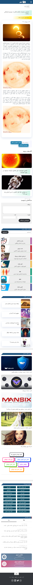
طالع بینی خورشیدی (8, 502)
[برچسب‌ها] (24, 520)
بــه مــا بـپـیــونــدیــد (19, 558)
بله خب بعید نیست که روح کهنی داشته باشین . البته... (15, 525)
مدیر (25, 17)
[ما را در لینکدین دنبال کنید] (15, 580)
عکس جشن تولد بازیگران (16, 469)
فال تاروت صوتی (8, 511)
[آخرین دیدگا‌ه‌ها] (8, 520)
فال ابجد (22, 493)
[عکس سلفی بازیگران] (10, 466)
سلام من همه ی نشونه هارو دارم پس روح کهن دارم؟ (15, 531)
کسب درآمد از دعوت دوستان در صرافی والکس (22, 372)
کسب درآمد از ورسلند (27, 391)
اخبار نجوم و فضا (16, 142)
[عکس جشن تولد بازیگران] (16, 471)
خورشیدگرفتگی (23, 145)
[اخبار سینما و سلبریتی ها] (16, 456)
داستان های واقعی (9, 508)
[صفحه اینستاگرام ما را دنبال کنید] (12, 580)
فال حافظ (22, 496)
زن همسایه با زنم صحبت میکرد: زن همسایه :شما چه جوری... (15, 548)
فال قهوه (8, 490)
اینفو (16, 577)
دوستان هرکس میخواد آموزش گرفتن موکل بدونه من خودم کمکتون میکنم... (14, 536)
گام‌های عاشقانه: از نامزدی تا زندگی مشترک (23, 428)
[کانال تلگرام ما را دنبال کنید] (21, 580)
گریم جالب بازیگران (8, 459)
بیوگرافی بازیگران (23, 464)
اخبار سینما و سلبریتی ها (16, 454)
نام (15, 215)
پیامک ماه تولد (8, 505)
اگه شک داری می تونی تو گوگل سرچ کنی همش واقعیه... (14, 542)
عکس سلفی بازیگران (10, 464)
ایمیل (28, 215)
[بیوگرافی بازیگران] (23, 466)
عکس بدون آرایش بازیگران (23, 459)
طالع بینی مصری (8, 499)
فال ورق (8, 487)
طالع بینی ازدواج (22, 505)
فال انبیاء (22, 499)
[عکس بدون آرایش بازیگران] (23, 461)
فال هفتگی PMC (22, 487)
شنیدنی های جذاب (22, 511)
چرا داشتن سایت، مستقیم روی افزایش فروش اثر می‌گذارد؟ (19, 409)
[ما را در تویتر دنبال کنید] (18, 580)
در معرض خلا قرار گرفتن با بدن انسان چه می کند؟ (15, 193)
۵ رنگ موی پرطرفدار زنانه (26, 446)
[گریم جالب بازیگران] (8, 461)
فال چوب (22, 490)
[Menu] (31, 2)
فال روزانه (9, 496)
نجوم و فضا (26, 6)
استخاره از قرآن (8, 493)
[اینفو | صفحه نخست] (21, 2)
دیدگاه (28, 204)
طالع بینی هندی (22, 502)
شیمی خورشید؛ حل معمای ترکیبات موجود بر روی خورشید (15, 171)
